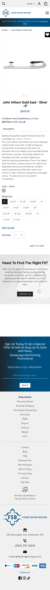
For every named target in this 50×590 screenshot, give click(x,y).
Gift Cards (25, 414)
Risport (25, 423)
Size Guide (8, 227)
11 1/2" (17, 219)
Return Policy (25, 469)
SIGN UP (25, 385)
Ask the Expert (25, 464)
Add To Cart (37, 245)
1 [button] (23, 96)
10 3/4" (28, 213)
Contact (25, 447)
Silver (4, 190)
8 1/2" (23, 201)
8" (5, 201)
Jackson (25, 427)
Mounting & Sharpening (24, 410)
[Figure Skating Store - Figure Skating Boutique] (16, 13)
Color (8, 186)
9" (42, 201)
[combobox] (18, 235)
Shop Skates (25, 397)
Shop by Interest (25, 401)
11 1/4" (6, 219)
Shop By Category (25, 405)
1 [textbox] (15, 235)
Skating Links (25, 460)
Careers (25, 477)
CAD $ (29, 3)
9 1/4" (6, 207)
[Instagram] (24, 578)
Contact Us (25, 294)
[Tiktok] (28, 578)
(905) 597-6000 (25, 545)
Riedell (25, 432)
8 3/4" (33, 201)
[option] (25, 65)
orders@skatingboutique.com (25, 556)
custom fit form (23, 139)
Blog (25, 451)
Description (8, 129)
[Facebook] (20, 578)
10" (35, 207)
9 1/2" (16, 207)
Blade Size (7, 196)
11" (38, 213)
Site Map (25, 482)
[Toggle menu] (47, 13)
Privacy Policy (25, 473)
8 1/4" (13, 201)
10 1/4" (6, 213)
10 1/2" (17, 213)
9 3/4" (26, 207)
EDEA (25, 419)
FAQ (25, 456)
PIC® (25, 436)
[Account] (39, 3)
